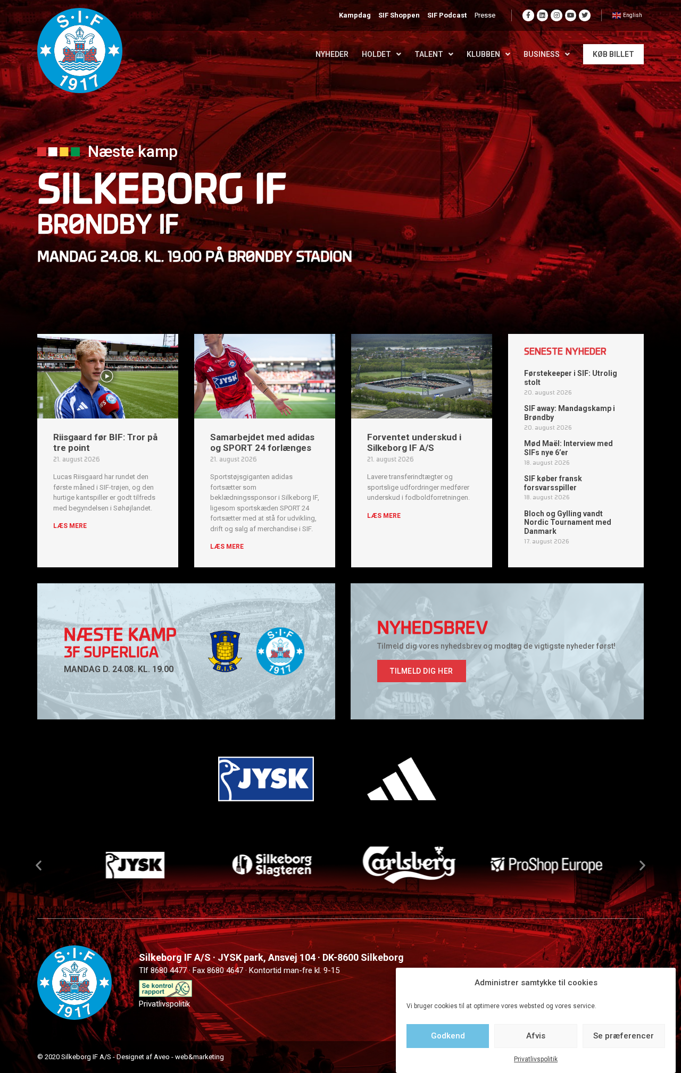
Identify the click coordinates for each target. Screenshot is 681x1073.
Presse (485, 15)
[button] (421, 671)
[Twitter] (585, 15)
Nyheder (331, 54)
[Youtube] (571, 15)
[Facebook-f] (528, 15)
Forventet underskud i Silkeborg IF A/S (414, 442)
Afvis (535, 1036)
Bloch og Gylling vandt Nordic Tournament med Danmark (567, 522)
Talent (428, 54)
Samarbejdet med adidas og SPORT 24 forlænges (262, 442)
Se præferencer (623, 1036)
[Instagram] (556, 15)
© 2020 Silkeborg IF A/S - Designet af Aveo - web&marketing (130, 1057)
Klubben (483, 54)
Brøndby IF (108, 226)
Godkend (448, 1036)
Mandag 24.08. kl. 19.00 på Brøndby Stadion (194, 257)
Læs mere (70, 526)
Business (542, 54)
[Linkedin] (543, 15)
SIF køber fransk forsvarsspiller (553, 483)
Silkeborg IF (162, 193)
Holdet (376, 54)
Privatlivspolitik (536, 1059)
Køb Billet (613, 54)
